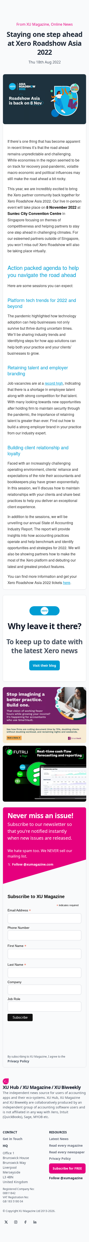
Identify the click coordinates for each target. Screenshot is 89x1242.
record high (54, 383)
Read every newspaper (67, 1152)
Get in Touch (12, 1139)
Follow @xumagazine (66, 1178)
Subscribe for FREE (67, 1168)
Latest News (58, 1139)
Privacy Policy (60, 1159)
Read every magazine (66, 1146)
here (66, 582)
